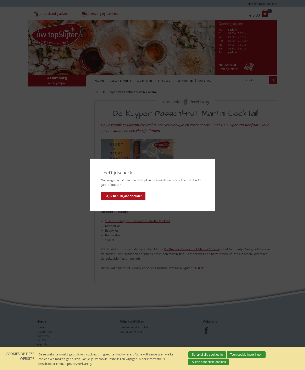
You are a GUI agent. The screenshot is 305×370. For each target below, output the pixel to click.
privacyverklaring (79, 363)
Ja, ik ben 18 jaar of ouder (123, 196)
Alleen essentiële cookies (209, 362)
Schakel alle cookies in (207, 354)
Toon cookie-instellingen (246, 354)
